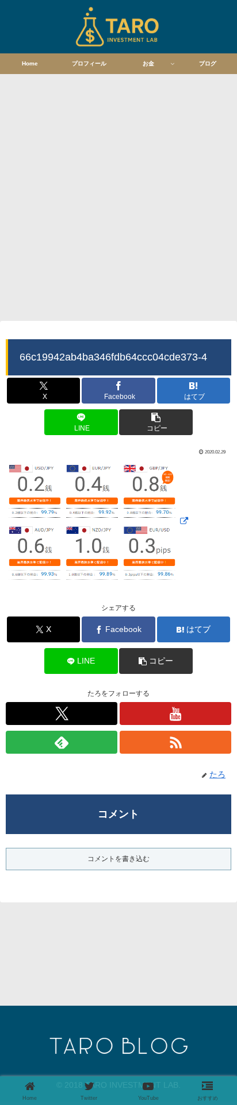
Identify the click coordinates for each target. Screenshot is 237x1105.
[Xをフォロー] (61, 713)
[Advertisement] (118, 195)
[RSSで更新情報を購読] (175, 742)
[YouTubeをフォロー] (175, 713)
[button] (155, 422)
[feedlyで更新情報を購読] (61, 742)
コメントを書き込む (118, 859)
